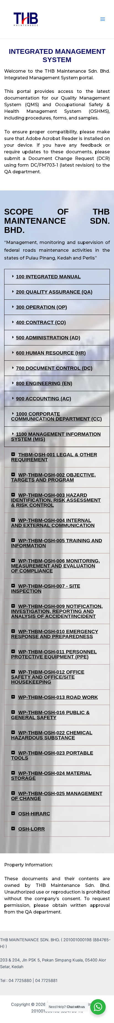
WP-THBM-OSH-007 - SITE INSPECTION (45, 588)
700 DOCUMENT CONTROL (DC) (54, 368)
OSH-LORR (31, 829)
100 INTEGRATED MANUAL (48, 276)
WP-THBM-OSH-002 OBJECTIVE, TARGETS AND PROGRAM (53, 477)
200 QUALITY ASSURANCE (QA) (54, 292)
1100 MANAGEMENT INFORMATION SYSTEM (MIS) (56, 436)
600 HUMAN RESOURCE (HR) (51, 353)
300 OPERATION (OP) (41, 307)
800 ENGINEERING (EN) (44, 383)
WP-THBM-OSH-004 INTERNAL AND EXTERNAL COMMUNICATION (53, 523)
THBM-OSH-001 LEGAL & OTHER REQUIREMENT (54, 457)
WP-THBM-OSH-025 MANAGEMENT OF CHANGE (56, 796)
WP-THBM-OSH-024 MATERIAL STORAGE (51, 775)
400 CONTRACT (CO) (41, 322)
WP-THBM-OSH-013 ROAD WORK (58, 697)
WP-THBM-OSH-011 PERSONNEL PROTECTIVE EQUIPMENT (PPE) (54, 654)
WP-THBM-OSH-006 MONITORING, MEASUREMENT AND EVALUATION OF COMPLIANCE (55, 566)
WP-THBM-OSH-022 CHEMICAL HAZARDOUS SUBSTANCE (51, 735)
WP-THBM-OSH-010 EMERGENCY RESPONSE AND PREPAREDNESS (54, 634)
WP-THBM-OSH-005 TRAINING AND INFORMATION (56, 543)
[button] (57, 276)
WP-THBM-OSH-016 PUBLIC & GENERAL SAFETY (50, 715)
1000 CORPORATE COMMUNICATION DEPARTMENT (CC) (56, 416)
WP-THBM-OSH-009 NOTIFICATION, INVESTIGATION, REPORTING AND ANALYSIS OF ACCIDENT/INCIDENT (57, 611)
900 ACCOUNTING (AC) (43, 398)
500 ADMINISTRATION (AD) (48, 337)
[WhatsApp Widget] (98, 1007)
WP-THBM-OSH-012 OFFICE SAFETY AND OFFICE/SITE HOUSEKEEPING (47, 677)
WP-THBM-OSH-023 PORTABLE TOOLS (52, 755)
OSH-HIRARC (34, 813)
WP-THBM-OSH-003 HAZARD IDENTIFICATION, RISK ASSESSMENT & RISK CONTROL (56, 500)
